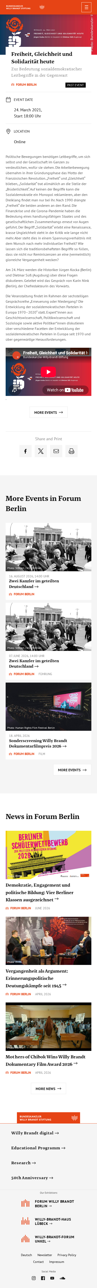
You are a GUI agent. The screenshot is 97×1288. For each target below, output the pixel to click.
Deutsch (26, 1255)
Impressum (56, 1262)
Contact (38, 1262)
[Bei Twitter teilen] (41, 451)
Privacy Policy (67, 1255)
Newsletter (44, 1255)
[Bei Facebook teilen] (25, 451)
